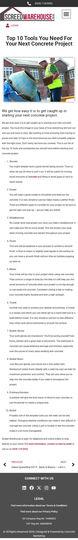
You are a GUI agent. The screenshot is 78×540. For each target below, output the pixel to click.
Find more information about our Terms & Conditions (39, 505)
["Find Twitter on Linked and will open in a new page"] (39, 488)
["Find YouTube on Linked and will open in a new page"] (53, 488)
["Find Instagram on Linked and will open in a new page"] (46, 488)
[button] (66, 14)
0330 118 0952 (44, 3)
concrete (32, 176)
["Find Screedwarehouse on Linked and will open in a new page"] (24, 488)
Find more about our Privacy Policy (39, 511)
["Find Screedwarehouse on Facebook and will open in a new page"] (31, 488)
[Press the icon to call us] (29, 3)
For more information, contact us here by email (48, 444)
